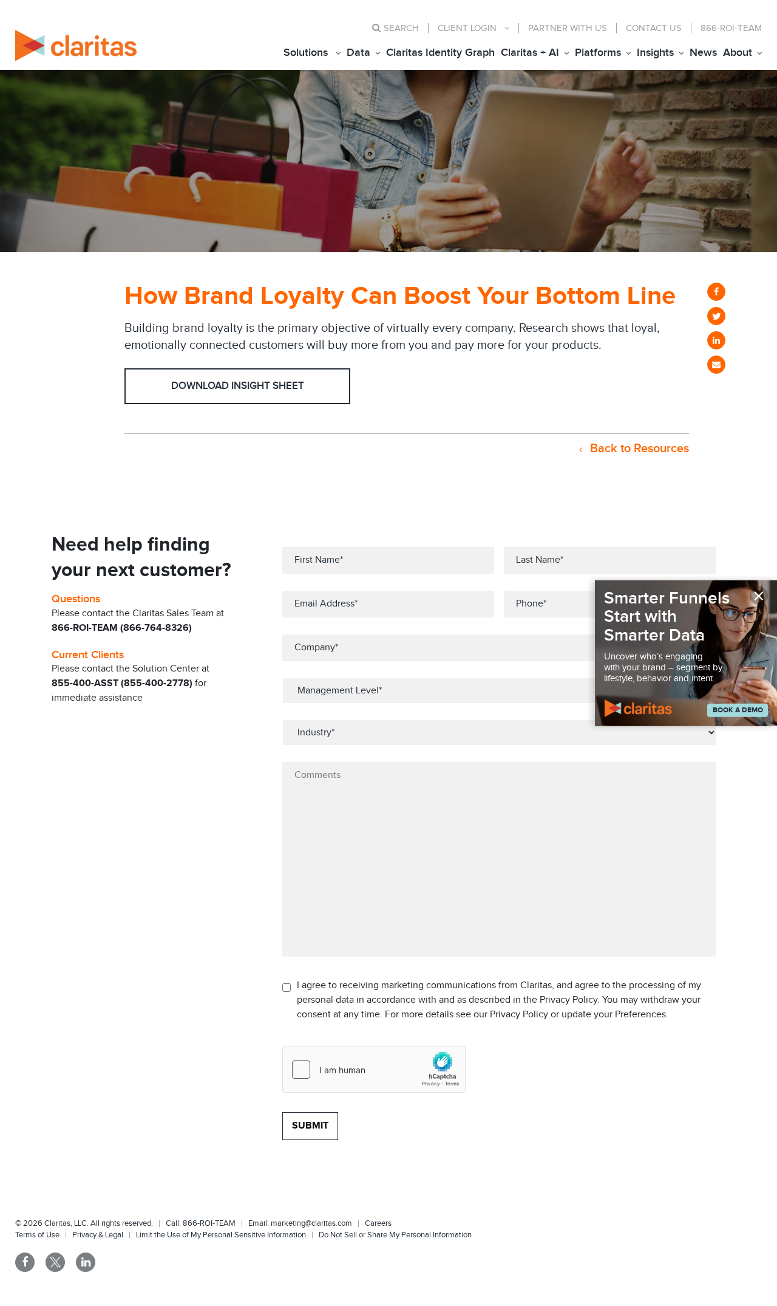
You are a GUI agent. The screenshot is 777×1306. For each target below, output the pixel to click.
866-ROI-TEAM (731, 28)
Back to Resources (638, 448)
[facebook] (716, 292)
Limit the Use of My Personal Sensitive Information (221, 1235)
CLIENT (467, 28)
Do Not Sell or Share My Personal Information (395, 1235)
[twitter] (716, 316)
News (703, 52)
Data (358, 52)
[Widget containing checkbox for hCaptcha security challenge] (374, 1070)
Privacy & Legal (97, 1235)
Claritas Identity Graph (440, 52)
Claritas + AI (530, 52)
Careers (378, 1223)
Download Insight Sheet (237, 386)
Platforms (598, 52)
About (737, 52)
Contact (654, 28)
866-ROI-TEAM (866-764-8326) (122, 628)
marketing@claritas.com (310, 1223)
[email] (716, 365)
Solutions (305, 52)
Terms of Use (37, 1235)
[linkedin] (716, 340)
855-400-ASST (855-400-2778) (122, 683)
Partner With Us (567, 28)
